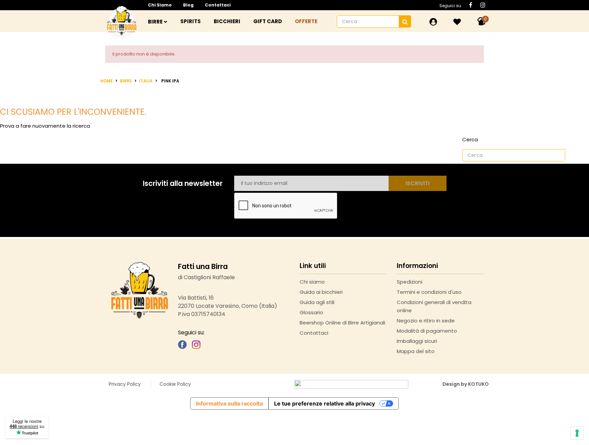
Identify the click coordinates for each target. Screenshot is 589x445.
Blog (188, 5)
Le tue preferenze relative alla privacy (324, 403)
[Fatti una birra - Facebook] (182, 344)
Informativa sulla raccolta (229, 403)
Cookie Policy (175, 384)
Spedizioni (409, 281)
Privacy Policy (125, 384)
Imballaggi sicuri (417, 341)
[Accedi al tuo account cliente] (433, 22)
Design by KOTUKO (465, 384)
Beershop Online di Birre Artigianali (342, 322)
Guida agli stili (317, 302)
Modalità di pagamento (427, 330)
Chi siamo (160, 5)
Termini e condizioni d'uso (429, 292)
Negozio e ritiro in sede (426, 320)
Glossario (311, 312)
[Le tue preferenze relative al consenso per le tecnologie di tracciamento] (577, 433)
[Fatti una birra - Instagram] (196, 344)
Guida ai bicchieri (321, 292)
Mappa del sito (416, 351)
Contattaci (218, 5)
